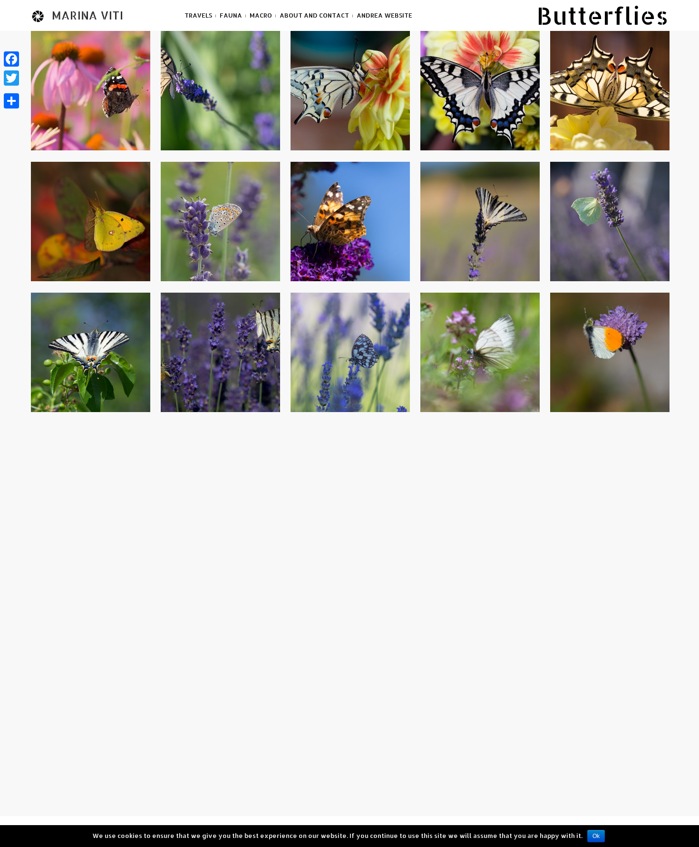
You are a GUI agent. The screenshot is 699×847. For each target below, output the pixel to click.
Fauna (231, 15)
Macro (261, 15)
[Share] (11, 100)
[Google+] (11, 89)
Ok (596, 836)
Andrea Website (384, 15)
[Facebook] (11, 59)
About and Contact (314, 15)
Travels (198, 15)
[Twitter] (11, 78)
